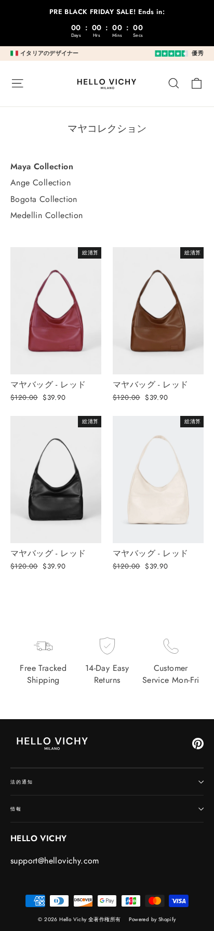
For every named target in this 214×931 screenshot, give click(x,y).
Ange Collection (40, 182)
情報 (16, 808)
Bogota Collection (43, 199)
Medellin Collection (46, 215)
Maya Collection (41, 166)
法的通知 (21, 781)
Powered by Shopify (152, 919)
